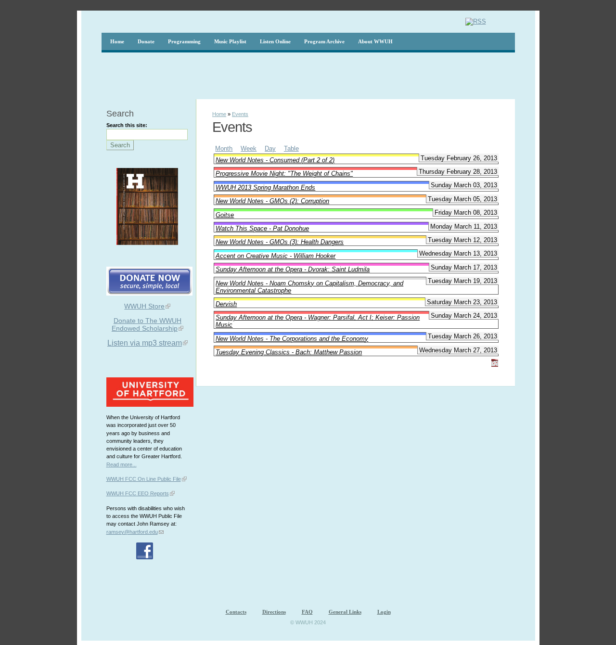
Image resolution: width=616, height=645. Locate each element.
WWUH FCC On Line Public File (143, 479)
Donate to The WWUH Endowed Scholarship (146, 324)
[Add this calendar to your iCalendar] (495, 364)
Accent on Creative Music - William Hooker (275, 255)
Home (219, 114)
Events (240, 114)
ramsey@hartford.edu (132, 532)
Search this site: (126, 125)
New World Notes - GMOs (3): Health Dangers (280, 241)
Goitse (225, 215)
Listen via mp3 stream (144, 343)
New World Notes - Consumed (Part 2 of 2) (275, 160)
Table (291, 148)
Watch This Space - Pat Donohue (262, 228)
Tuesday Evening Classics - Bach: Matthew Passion (289, 352)
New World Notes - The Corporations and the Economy (292, 338)
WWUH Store (144, 306)
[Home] (496, 22)
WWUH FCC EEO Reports (137, 493)
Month (223, 148)
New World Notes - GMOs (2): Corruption (272, 201)
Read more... (121, 464)
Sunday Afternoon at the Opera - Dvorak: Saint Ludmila (293, 269)
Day (270, 148)
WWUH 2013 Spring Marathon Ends (265, 187)
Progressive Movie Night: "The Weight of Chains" (284, 173)
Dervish (226, 304)
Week (249, 148)
